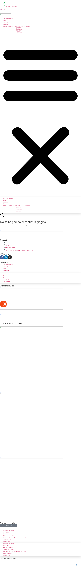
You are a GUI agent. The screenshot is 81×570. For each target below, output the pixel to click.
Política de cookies (7, 534)
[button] (40, 115)
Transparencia (6, 272)
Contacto (5, 24)
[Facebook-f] (2, 257)
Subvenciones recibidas (9, 536)
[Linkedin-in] (6, 257)
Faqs (4, 20)
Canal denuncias (7, 539)
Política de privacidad (8, 530)
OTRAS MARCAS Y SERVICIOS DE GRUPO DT (16, 26)
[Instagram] (10, 257)
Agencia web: (6, 541)
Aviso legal (6, 532)
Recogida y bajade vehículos (18, 28)
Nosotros (5, 22)
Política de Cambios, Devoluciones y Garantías (15, 537)
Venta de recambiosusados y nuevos (19, 30)
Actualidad (6, 270)
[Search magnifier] (78, 565)
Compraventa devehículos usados (19, 32)
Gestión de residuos (8, 18)
